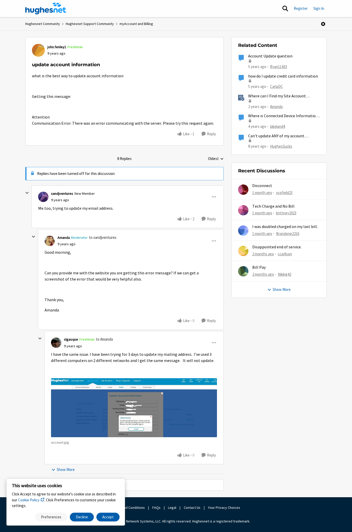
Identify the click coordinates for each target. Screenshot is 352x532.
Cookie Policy (28, 499)
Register (301, 8)
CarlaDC (276, 86)
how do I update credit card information (283, 76)
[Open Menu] (323, 24)
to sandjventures (102, 237)
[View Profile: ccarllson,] (243, 251)
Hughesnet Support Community (90, 23)
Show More (66, 469)
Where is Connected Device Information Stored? (283, 116)
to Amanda (104, 339)
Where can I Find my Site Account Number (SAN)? (277, 96)
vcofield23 (284, 192)
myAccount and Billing (136, 23)
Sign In (318, 8)
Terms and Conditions (128, 507)
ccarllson (285, 253)
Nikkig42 (284, 274)
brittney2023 (286, 212)
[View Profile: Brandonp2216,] (243, 230)
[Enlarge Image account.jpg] (134, 407)
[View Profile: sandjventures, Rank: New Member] (43, 197)
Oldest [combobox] (216, 159)
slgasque (71, 339)
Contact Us (192, 507)
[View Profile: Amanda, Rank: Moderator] (50, 241)
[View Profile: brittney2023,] (243, 210)
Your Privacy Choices (224, 507)
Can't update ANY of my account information (276, 136)
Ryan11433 (278, 66)
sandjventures (62, 193)
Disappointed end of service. (276, 247)
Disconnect (262, 185)
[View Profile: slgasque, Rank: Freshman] (56, 342)
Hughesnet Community (42, 23)
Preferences (51, 516)
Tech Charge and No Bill (273, 206)
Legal (172, 507)
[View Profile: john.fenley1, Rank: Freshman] (38, 50)
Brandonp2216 (287, 233)
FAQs (156, 507)
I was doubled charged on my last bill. (285, 226)
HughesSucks (281, 146)
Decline (82, 516)
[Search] (285, 8)
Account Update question (270, 56)
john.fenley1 (56, 47)
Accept (108, 516)
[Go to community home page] (46, 8)
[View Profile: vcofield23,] (243, 189)
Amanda (63, 237)
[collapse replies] (27, 193)
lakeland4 (277, 126)
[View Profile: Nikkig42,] (243, 271)
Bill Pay (259, 267)
